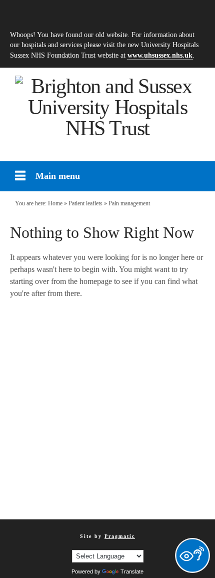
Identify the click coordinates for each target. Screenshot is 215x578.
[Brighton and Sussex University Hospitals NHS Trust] (107, 107)
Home (55, 203)
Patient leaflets (85, 203)
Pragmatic (119, 536)
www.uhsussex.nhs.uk (160, 55)
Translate (132, 571)
